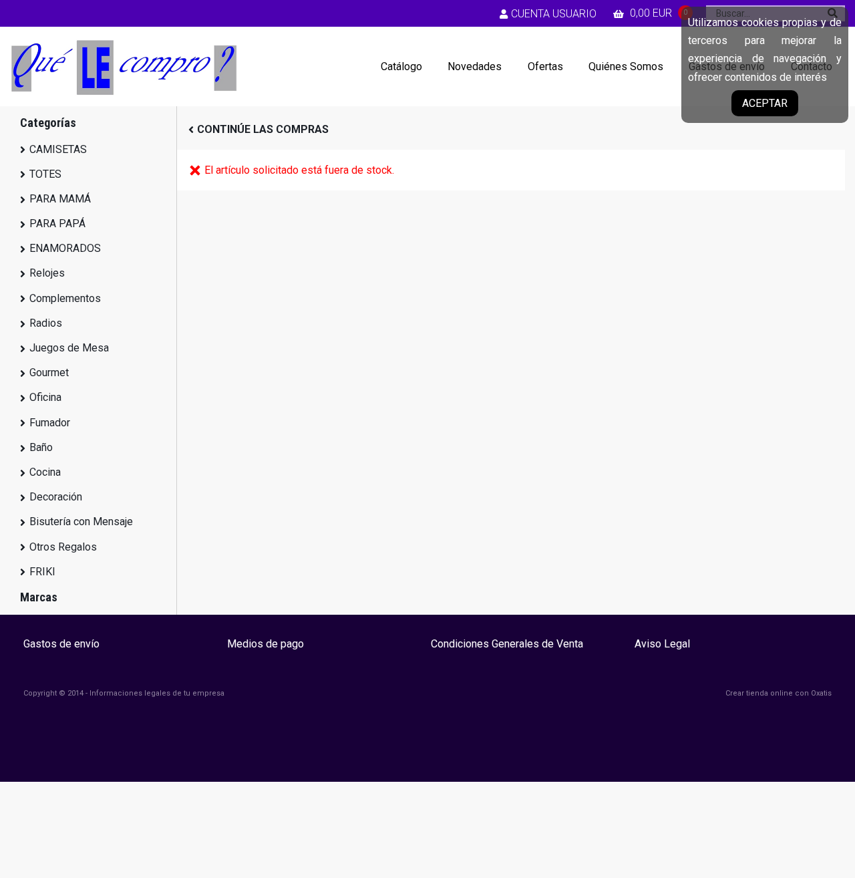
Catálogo (401, 66)
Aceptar (765, 103)
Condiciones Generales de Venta (507, 643)
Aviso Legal (662, 643)
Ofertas (545, 66)
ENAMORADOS (65, 248)
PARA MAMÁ (60, 198)
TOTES (45, 174)
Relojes (47, 273)
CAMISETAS (58, 149)
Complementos (65, 298)
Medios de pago (265, 643)
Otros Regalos (63, 547)
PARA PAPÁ (57, 223)
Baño (41, 447)
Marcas (38, 597)
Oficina (45, 397)
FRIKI (42, 571)
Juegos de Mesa (69, 347)
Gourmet (49, 372)
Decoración (55, 496)
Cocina (45, 472)
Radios (45, 323)
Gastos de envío (61, 643)
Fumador (49, 422)
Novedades (475, 66)
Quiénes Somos (625, 66)
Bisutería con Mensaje (81, 521)
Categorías (48, 123)
